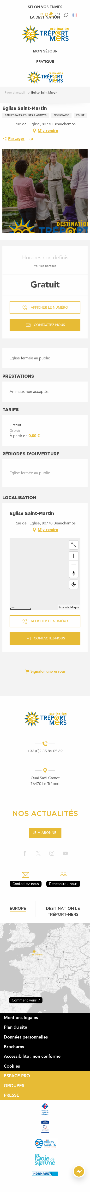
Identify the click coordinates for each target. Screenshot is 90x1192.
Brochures (14, 1047)
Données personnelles (26, 1037)
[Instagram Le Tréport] (52, 853)
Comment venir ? (26, 1000)
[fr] (75, 15)
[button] (66, 15)
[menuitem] (45, 7)
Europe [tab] (18, 908)
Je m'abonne (44, 832)
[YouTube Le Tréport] (65, 853)
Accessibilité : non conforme (32, 1056)
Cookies (12, 1066)
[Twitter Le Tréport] (38, 853)
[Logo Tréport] (45, 718)
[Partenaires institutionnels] (45, 1109)
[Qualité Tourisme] (45, 1126)
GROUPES (14, 1086)
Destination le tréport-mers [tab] (63, 911)
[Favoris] (58, 15)
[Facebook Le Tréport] (25, 853)
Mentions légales (21, 1018)
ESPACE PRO (17, 1076)
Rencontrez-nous (63, 884)
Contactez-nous (25, 884)
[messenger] (79, 1176)
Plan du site (15, 1027)
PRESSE (11, 1095)
